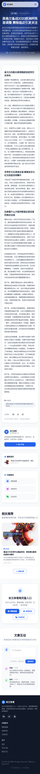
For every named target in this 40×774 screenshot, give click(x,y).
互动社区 (21, 617)
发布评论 (30, 661)
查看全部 (21, 571)
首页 (3, 744)
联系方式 (5, 752)
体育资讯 (29, 611)
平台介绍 (5, 748)
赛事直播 (13, 611)
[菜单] (35, 4)
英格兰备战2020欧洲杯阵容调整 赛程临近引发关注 (19, 405)
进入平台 (21, 444)
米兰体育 (10, 702)
